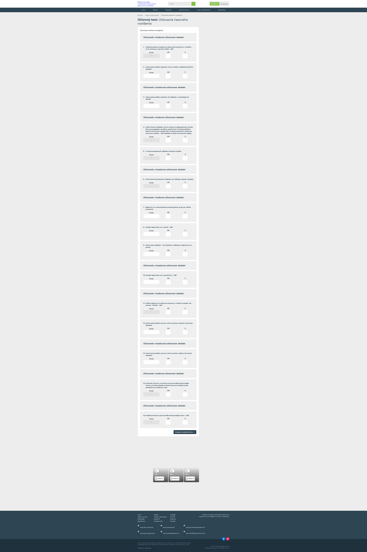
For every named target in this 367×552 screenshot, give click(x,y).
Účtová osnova (184, 10)
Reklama (157, 519)
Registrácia (224, 4)
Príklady (168, 10)
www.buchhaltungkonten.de (195, 527)
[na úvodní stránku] (148, 4)
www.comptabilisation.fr (171, 533)
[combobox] (168, 56)
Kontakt (172, 521)
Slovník (172, 517)
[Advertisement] (168, 452)
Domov (140, 15)
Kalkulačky (221, 10)
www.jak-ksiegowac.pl (147, 533)
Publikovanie (158, 521)
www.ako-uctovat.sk (146, 527)
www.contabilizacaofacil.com (195, 533)
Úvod (143, 10)
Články (155, 10)
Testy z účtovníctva (203, 10)
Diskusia (173, 519)
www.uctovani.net (169, 527)
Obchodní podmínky (144, 548)
